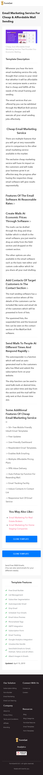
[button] (21, 539)
